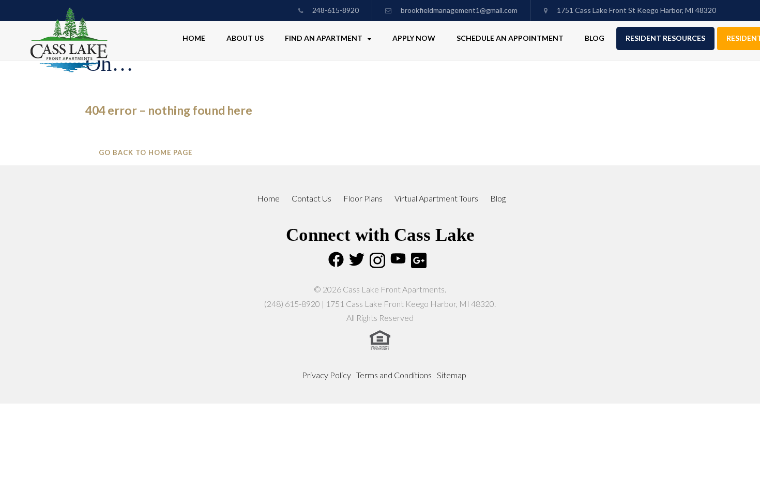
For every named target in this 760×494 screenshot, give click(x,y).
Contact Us (311, 198)
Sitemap (451, 375)
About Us (245, 38)
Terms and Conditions (394, 375)
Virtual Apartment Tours (436, 198)
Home (194, 38)
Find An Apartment (324, 38)
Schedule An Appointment (510, 38)
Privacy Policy (326, 375)
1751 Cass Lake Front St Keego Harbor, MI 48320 (635, 10)
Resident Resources (665, 38)
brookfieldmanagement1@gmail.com (459, 10)
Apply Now (413, 38)
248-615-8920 (335, 10)
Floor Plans (363, 198)
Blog (594, 38)
